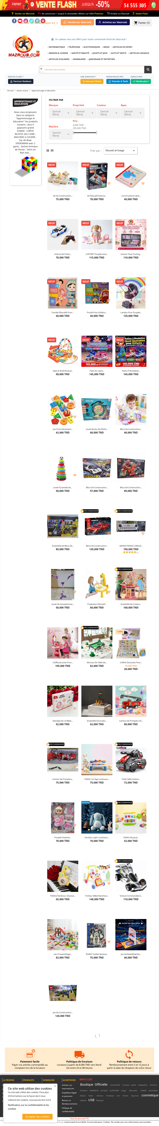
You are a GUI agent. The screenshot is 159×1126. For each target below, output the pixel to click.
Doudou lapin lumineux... (97, 837)
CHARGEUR (93, 1090)
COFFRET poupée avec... (97, 254)
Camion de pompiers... (62, 779)
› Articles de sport (122, 47)
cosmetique (149, 1095)
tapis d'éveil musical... (63, 370)
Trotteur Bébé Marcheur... (97, 895)
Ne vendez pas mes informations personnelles (131, 1122)
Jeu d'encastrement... (63, 429)
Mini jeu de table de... (97, 662)
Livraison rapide (129, 1085)
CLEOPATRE (114, 1090)
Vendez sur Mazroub (79, 22)
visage (123, 1090)
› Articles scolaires (58, 59)
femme (125, 1095)
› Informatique (56, 47)
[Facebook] (14, 21)
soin (118, 1095)
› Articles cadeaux (139, 53)
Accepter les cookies (37, 1116)
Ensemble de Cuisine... (131, 604)
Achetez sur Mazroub (114, 22)
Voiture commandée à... (131, 895)
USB (91, 1100)
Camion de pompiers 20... (131, 720)
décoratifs (133, 1090)
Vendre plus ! (142, 81)
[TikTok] (31, 21)
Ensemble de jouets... (97, 720)
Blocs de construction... (131, 429)
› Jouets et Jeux (99, 53)
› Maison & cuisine (58, 53)
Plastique (100, 1100)
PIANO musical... (131, 837)
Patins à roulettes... (131, 370)
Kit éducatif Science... (96, 195)
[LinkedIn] (37, 21)
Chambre (83, 1090)
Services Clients (93, 81)
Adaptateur (143, 1085)
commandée (115, 1085)
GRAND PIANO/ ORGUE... (131, 545)
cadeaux (83, 1100)
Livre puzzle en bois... (131, 195)
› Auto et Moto (118, 53)
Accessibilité (80, 1122)
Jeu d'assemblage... (63, 954)
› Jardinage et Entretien (101, 59)
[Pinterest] (43, 21)
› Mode (105, 47)
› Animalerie (79, 59)
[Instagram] (25, 21)
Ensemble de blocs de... (63, 545)
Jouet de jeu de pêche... (97, 429)
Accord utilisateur (94, 1122)
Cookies (106, 1122)
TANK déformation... (131, 779)
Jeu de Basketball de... (131, 954)
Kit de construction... (63, 195)
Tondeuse (110, 1095)
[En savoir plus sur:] (157, 1084)
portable (103, 1090)
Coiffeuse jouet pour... (63, 662)
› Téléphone (73, 47)
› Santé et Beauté (79, 53)
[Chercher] (148, 69)
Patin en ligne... (97, 370)
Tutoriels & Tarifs (120, 81)
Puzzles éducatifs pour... (63, 312)
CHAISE (143, 1090)
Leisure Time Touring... (130, 254)
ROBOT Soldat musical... (97, 954)
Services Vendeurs (22, 81)
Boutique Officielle (93, 1084)
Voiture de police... (62, 254)
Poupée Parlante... (62, 837)
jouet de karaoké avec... (63, 604)
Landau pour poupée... (130, 312)
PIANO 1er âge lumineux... (96, 779)
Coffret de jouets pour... (131, 662)
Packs (91, 1095)
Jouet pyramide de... (62, 487)
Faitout (83, 1095)
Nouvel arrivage (121, 151)
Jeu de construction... (63, 1012)
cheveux (100, 1095)
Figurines (135, 1095)
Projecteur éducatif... (96, 604)
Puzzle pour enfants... (97, 312)
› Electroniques (91, 47)
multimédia (153, 1090)
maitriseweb (69, 1122)
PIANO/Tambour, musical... (62, 895)
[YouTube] (20, 21)
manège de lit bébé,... (63, 720)
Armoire (153, 1085)
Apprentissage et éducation (25, 103)
